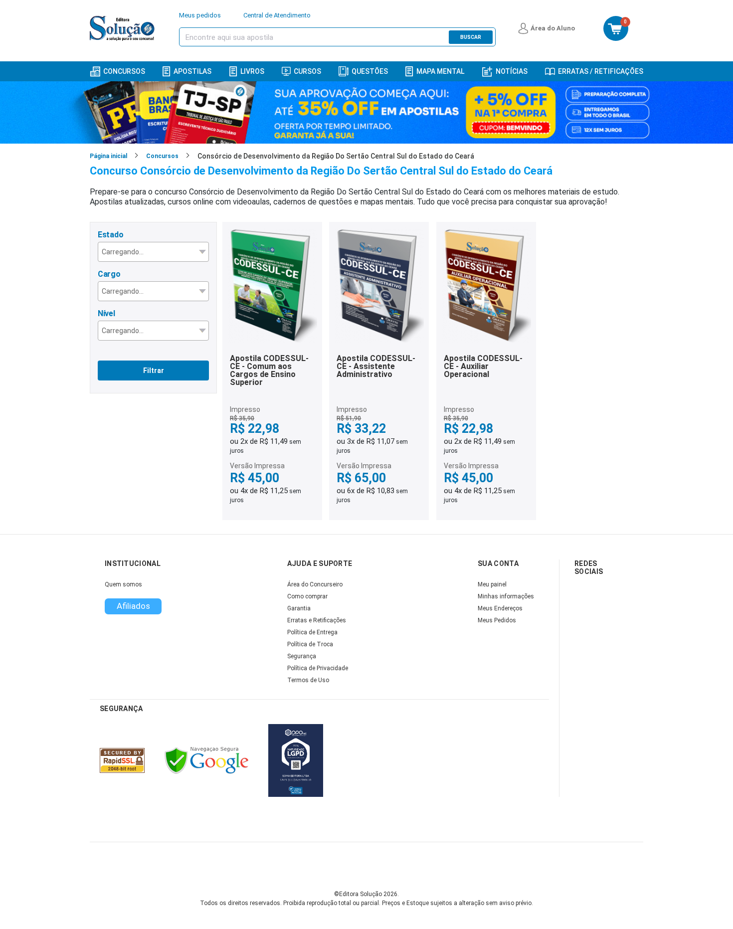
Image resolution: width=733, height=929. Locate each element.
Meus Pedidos (497, 620)
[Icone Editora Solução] (123, 28)
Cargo (109, 274)
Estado (110, 234)
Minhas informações (506, 596)
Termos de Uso (308, 680)
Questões (370, 71)
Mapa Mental (440, 71)
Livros (252, 71)
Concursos (124, 71)
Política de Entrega (312, 632)
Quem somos (123, 584)
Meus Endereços (500, 608)
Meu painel (492, 584)
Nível (106, 313)
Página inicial (108, 156)
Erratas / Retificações (600, 71)
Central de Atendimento (277, 15)
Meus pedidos (200, 15)
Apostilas (192, 71)
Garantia (299, 608)
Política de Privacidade (317, 668)
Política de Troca (310, 644)
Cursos (307, 71)
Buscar (470, 37)
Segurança (301, 656)
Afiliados (133, 606)
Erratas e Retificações (316, 620)
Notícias (512, 71)
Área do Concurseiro (315, 584)
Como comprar (307, 596)
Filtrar (153, 370)
